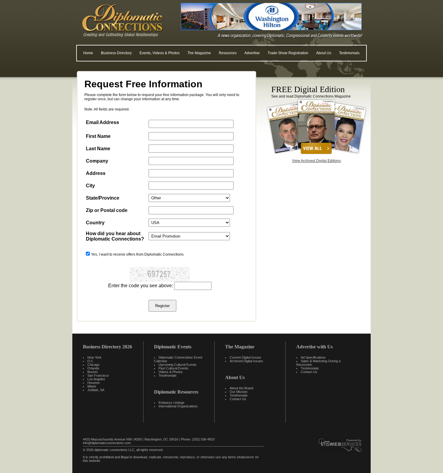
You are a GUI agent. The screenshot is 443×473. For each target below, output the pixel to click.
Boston (92, 372)
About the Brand (241, 388)
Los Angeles (96, 379)
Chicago (93, 364)
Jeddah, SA (95, 390)
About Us (323, 53)
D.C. (90, 361)
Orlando (93, 368)
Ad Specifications (313, 357)
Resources (228, 53)
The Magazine (199, 53)
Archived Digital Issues (246, 361)
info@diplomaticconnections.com (107, 443)
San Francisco (98, 375)
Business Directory (116, 53)
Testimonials (349, 53)
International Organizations (178, 406)
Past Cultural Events (173, 368)
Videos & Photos (171, 372)
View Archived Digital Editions (316, 161)
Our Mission (238, 392)
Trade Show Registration (288, 53)
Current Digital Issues (245, 357)
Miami (91, 386)
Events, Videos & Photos (160, 53)
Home (88, 53)
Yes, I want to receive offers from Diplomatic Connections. (137, 254)
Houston (93, 382)
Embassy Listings (171, 402)
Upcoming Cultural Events (177, 364)
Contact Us (238, 399)
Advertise (252, 53)
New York (94, 357)
